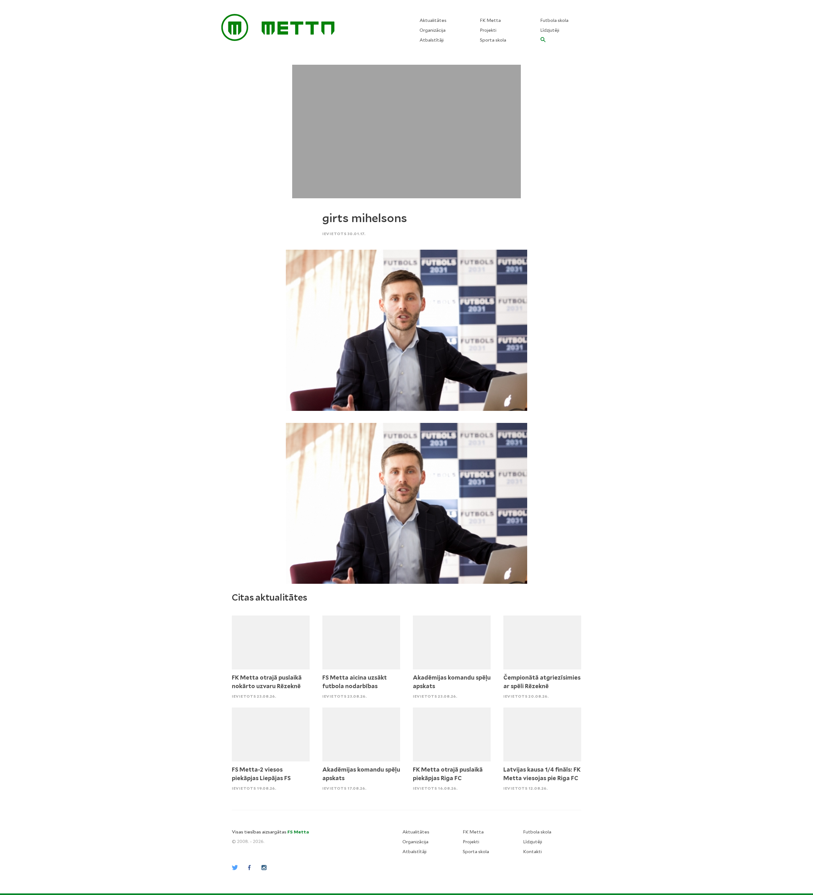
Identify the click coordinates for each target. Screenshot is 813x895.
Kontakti (532, 851)
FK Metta (490, 20)
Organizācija (433, 30)
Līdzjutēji (549, 30)
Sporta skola (493, 40)
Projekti (488, 30)
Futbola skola (554, 20)
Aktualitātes (433, 20)
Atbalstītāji (432, 40)
